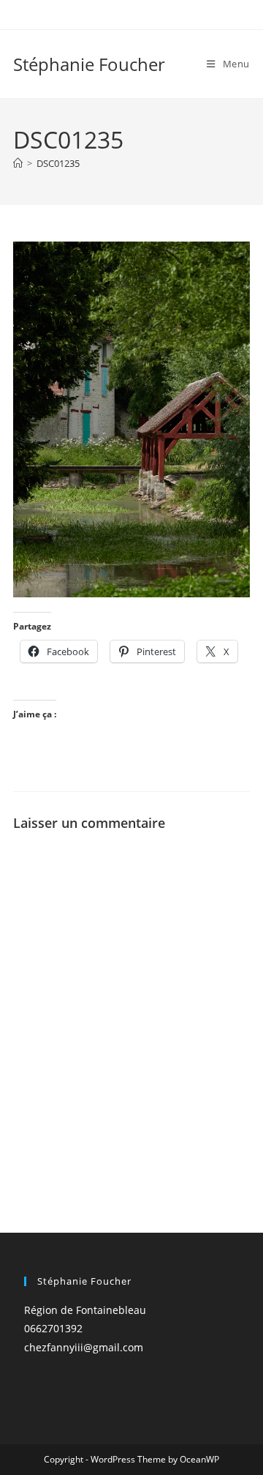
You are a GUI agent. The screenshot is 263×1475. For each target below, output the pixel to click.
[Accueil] (18, 163)
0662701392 (53, 1328)
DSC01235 (58, 163)
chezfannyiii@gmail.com (83, 1347)
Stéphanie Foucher (89, 64)
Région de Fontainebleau (85, 1310)
